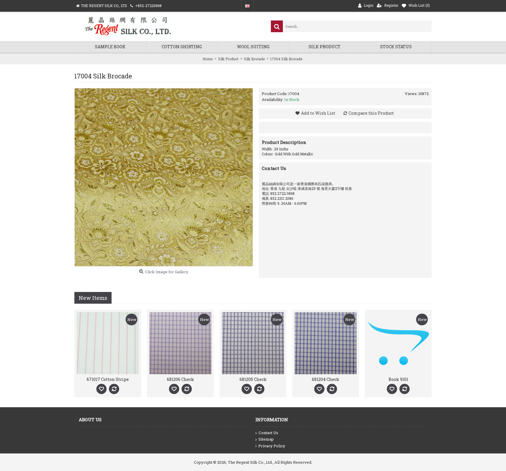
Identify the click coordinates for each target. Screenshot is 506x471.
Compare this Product (371, 113)
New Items (93, 297)
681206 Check (180, 379)
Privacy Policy (271, 445)
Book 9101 (398, 379)
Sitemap (266, 439)
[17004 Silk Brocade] (163, 177)
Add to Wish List (318, 113)
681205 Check (253, 379)
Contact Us (268, 432)
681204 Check (325, 379)
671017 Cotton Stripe (108, 379)
